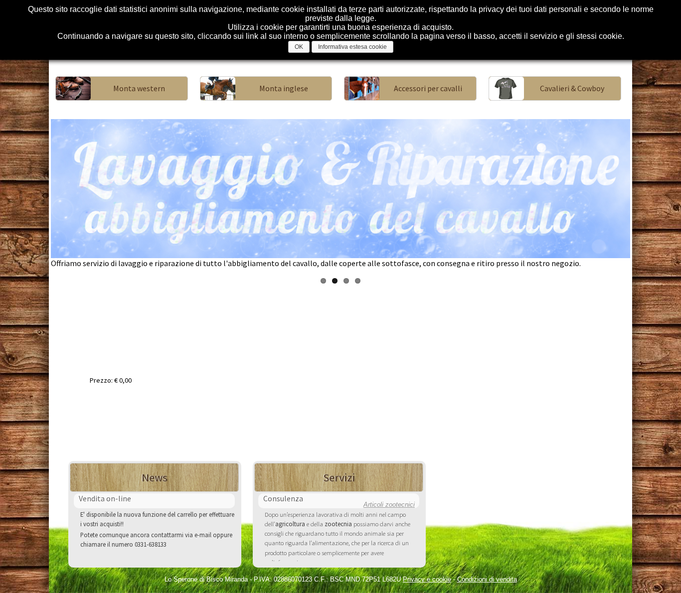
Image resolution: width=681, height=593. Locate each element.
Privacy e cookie (427, 579)
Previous (36, 194)
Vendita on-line (105, 498)
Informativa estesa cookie (352, 46)
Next (645, 194)
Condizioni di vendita (487, 579)
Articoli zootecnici (389, 504)
